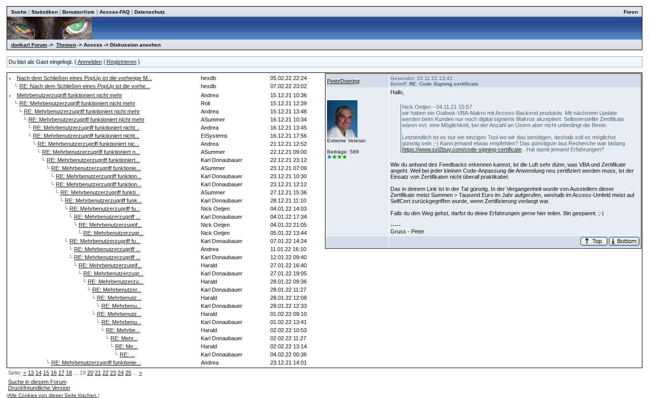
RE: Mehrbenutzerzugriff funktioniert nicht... (86, 128)
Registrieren (121, 62)
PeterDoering (343, 81)
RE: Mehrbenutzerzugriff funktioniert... (93, 160)
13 (31, 373)
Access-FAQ (114, 12)
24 (121, 373)
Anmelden (90, 62)
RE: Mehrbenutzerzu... (115, 281)
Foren (631, 12)
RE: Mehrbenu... (121, 306)
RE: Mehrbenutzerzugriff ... (107, 217)
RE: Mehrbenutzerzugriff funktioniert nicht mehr (77, 103)
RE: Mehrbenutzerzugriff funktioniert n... (91, 152)
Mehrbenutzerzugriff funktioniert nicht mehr (69, 95)
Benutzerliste (78, 12)
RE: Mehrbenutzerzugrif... (110, 225)
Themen (66, 45)
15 (46, 373)
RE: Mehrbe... (123, 330)
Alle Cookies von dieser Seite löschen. (53, 395)
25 (128, 373)
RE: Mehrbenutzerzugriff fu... (104, 209)
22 (105, 373)
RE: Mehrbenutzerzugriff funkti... (100, 192)
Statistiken (44, 12)
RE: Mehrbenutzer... (116, 290)
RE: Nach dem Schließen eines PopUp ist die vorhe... (84, 86)
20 (90, 373)
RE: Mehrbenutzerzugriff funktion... (98, 176)
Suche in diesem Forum (37, 382)
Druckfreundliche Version (39, 388)
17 (61, 373)
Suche (19, 12)
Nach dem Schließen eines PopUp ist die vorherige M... (84, 78)
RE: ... (127, 354)
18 (69, 373)
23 (113, 373)
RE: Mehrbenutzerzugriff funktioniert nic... (88, 144)
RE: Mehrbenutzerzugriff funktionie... (96, 168)
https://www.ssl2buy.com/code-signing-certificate (462, 149)
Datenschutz (149, 12)
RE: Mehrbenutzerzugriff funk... (103, 200)
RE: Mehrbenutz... (119, 298)
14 (38, 373)
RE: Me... (126, 346)
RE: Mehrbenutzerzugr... (113, 233)
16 (54, 373)
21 (98, 373)
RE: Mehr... (124, 338)
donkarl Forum (29, 45)
